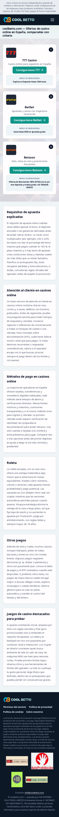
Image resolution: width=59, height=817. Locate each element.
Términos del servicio (14, 706)
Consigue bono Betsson (27, 170)
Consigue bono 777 (28, 70)
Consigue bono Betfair (28, 120)
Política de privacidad (40, 706)
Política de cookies (13, 711)
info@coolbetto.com (34, 792)
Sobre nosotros (34, 711)
